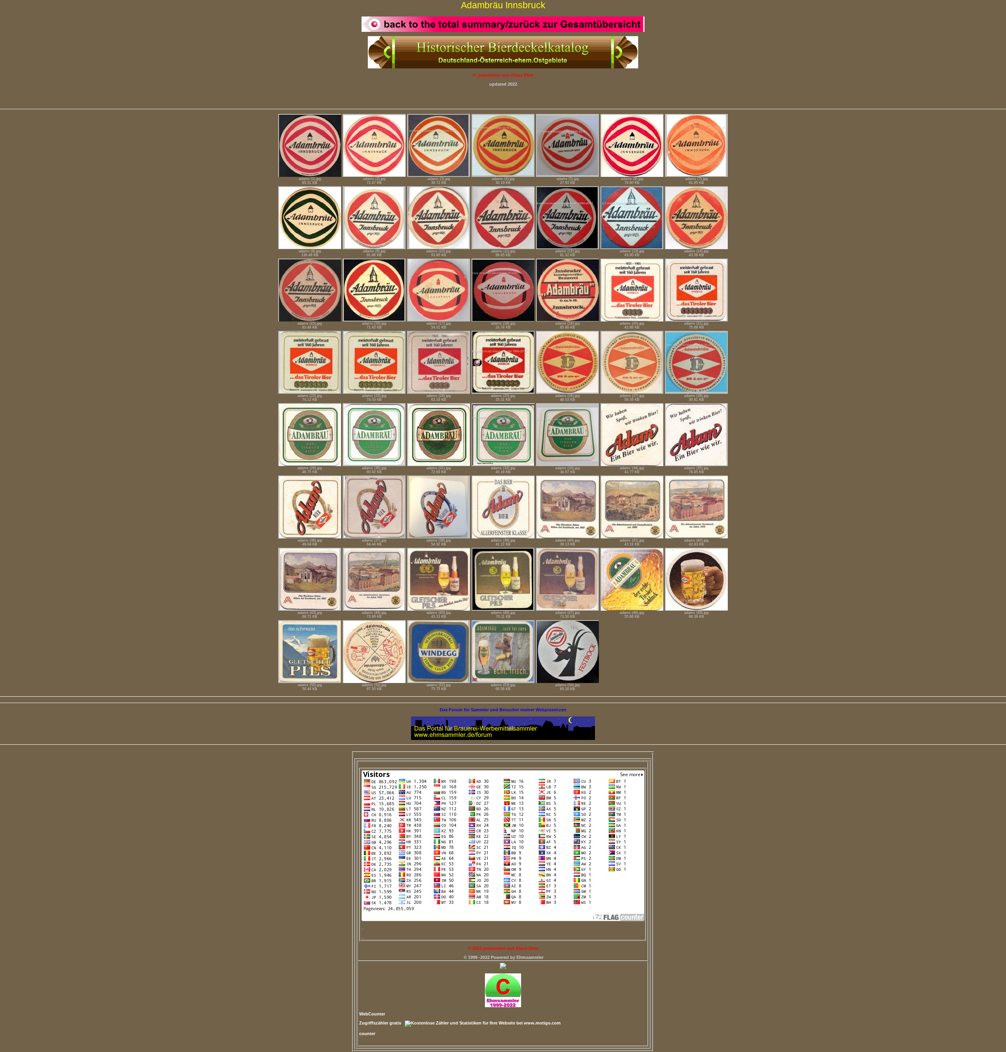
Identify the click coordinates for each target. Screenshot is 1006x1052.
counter (367, 1033)
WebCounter (372, 1014)
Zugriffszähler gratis (380, 1023)
